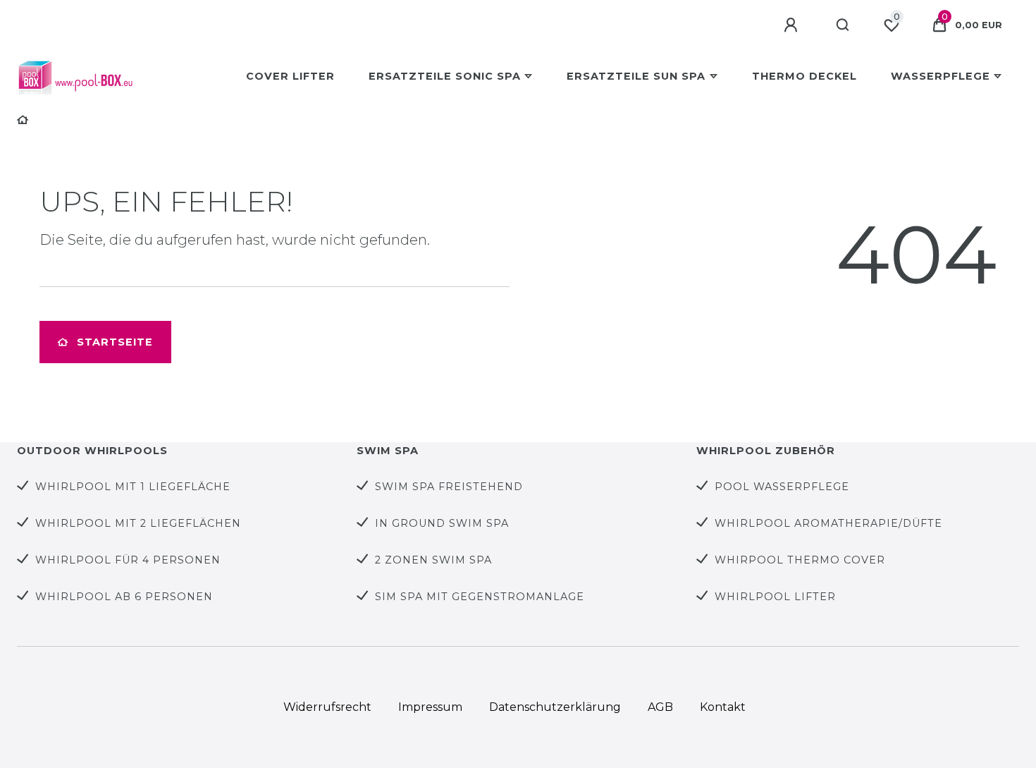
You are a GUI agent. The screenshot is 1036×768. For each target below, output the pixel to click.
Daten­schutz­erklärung (555, 707)
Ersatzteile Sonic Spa (445, 76)
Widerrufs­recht (327, 707)
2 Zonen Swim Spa (433, 560)
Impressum (430, 707)
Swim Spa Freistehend (449, 486)
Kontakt (723, 707)
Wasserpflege (940, 76)
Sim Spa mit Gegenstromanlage (479, 596)
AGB (660, 707)
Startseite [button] (115, 342)
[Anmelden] (793, 25)
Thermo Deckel (804, 76)
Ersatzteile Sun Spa (636, 76)
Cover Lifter (290, 76)
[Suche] (843, 25)
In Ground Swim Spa (442, 523)
